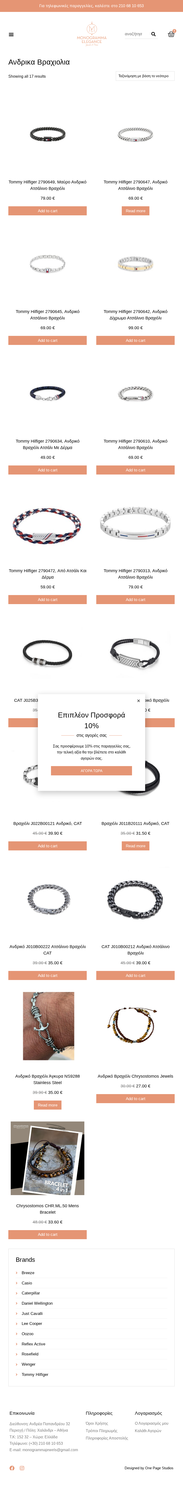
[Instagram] (21, 1468)
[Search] (153, 34)
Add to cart (47, 211)
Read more (135, 211)
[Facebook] (12, 1468)
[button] (11, 34)
